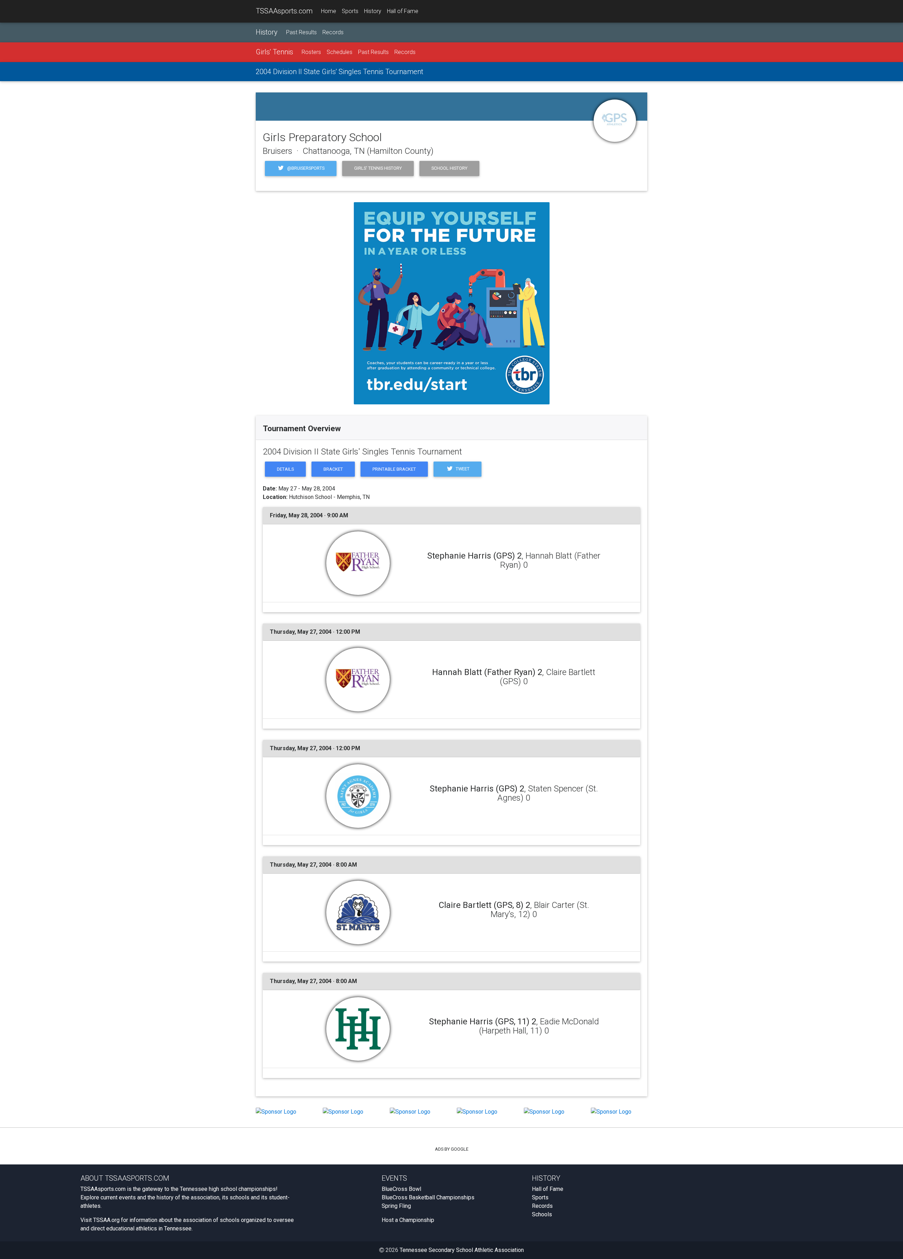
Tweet (462, 468)
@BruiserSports (305, 168)
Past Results (301, 32)
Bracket (333, 469)
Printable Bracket (394, 469)
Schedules (339, 52)
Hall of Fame (402, 11)
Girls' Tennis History (378, 168)
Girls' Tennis (274, 52)
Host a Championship (408, 1220)
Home (328, 11)
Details (285, 469)
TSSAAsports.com (284, 11)
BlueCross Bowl (401, 1189)
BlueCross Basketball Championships (428, 1197)
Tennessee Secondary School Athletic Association (462, 1250)
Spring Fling (396, 1206)
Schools (542, 1214)
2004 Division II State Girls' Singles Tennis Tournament (339, 71)
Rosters (311, 52)
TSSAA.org (106, 1220)
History (372, 11)
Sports (350, 11)
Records (333, 32)
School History (449, 168)
